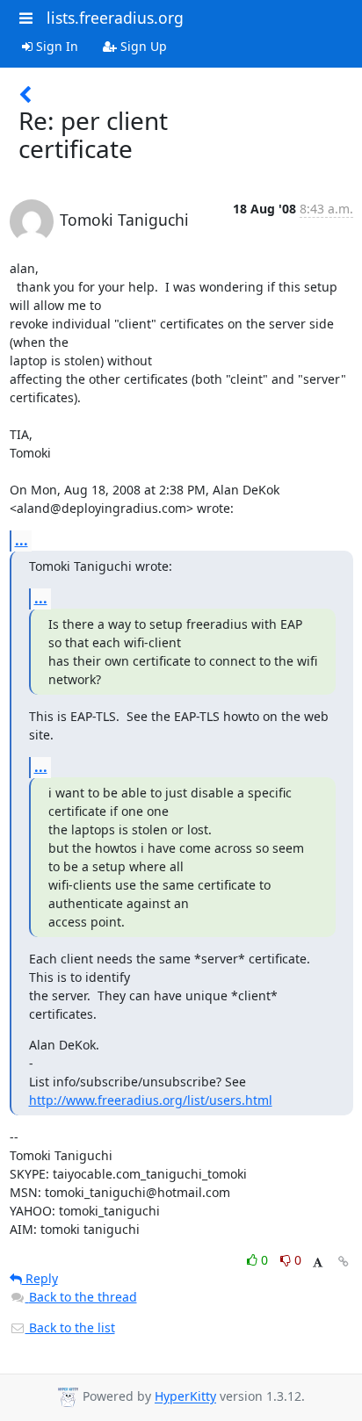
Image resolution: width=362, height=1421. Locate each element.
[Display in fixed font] (317, 1262)
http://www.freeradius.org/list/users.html (150, 1100)
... (21, 540)
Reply (40, 1278)
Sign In (55, 46)
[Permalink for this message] (343, 1261)
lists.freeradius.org (115, 17)
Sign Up (142, 46)
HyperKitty (185, 1397)
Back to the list (70, 1327)
